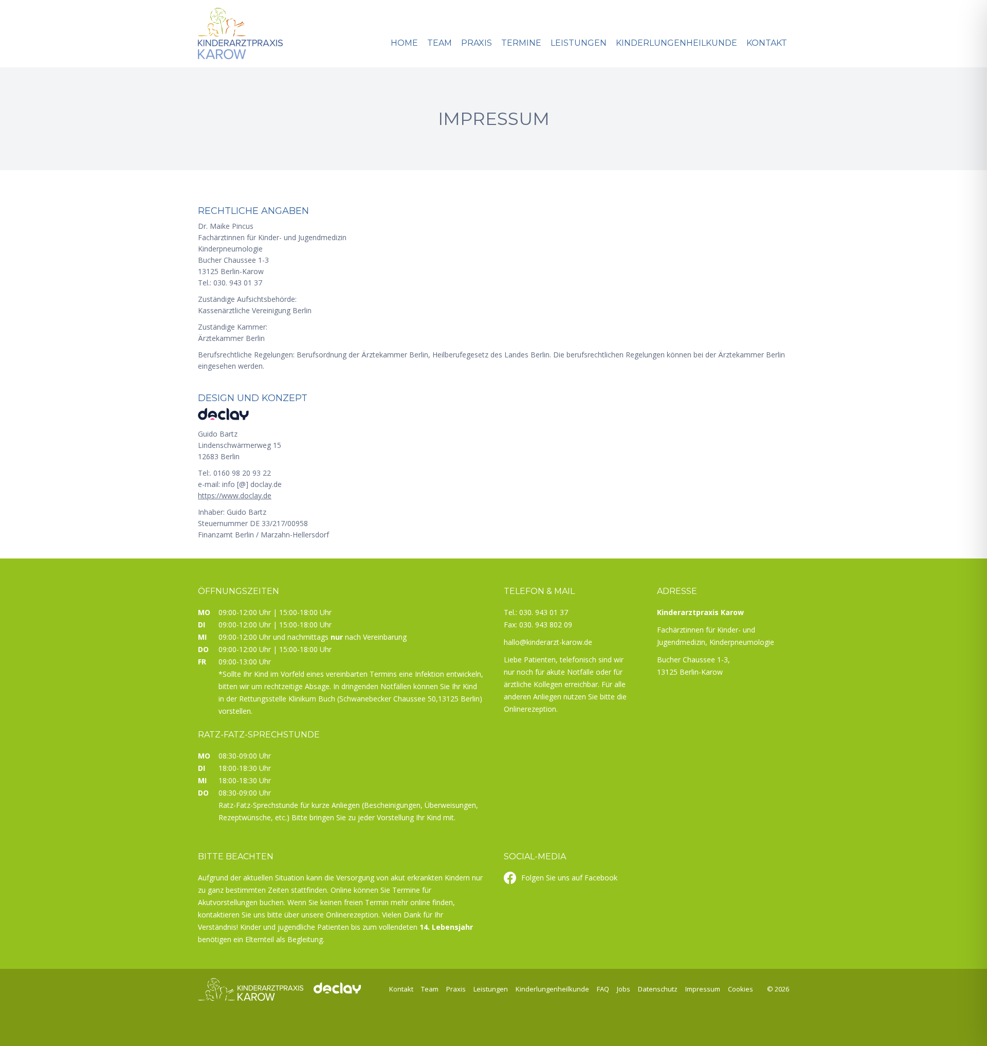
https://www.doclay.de (234, 495)
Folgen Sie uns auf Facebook (569, 877)
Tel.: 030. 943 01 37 (536, 612)
